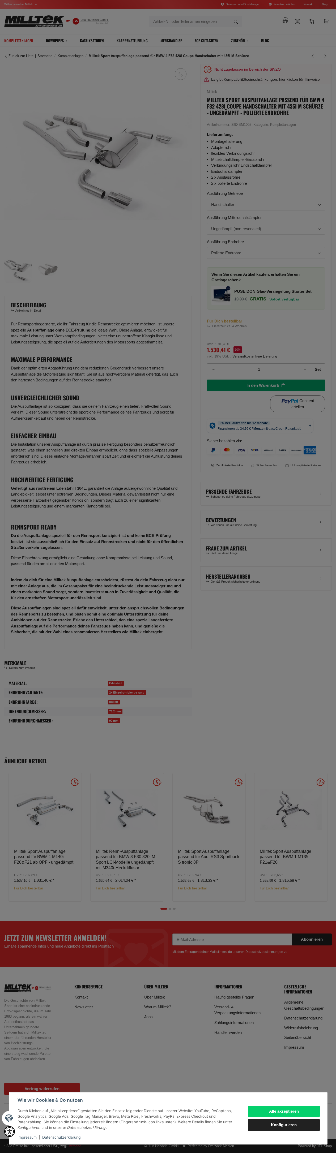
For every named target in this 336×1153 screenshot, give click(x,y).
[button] (9, 1131)
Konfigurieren (284, 1124)
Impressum (27, 1137)
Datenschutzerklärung (61, 1137)
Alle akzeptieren (284, 1111)
